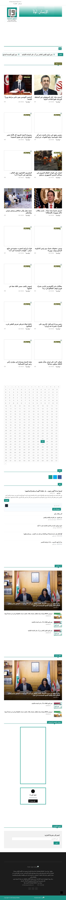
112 (6, 408)
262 (33, 441)
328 (6, 458)
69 (49, 397)
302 (52, 449)
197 (11, 428)
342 (15, 460)
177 (29, 422)
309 (29, 452)
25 (41, 389)
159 (56, 417)
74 (13, 400)
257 (11, 441)
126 (15, 411)
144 (43, 414)
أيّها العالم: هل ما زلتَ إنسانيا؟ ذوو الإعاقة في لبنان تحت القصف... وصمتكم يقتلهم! (43, 534)
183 (56, 422)
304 (6, 452)
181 (47, 422)
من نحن (20, 3)
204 (43, 428)
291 (56, 447)
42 (53, 392)
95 (41, 403)
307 (20, 452)
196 (6, 428)
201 (29, 428)
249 (29, 438)
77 (25, 400)
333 (29, 458)
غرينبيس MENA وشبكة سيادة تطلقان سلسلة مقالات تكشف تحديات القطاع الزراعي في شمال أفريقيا (28, 613)
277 (47, 444)
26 (45, 389)
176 (24, 422)
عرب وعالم (27, 77)
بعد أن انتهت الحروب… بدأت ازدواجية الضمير (51, 542)
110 (52, 406)
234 (15, 436)
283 (20, 447)
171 (56, 419)
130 (33, 411)
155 (38, 417)
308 (24, 452)
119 (38, 408)
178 (33, 422)
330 (15, 458)
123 (56, 408)
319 (20, 455)
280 (6, 447)
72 (5, 400)
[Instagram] (29, 888)
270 (15, 444)
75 (17, 400)
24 (37, 389)
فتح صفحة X (32, 801)
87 (9, 403)
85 (57, 400)
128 (24, 411)
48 (21, 395)
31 (9, 392)
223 (20, 433)
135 (56, 411)
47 (17, 395)
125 (11, 411)
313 (47, 452)
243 (56, 436)
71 (57, 397)
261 (29, 441)
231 (56, 433)
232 (6, 436)
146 (52, 414)
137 (11, 414)
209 (11, 430)
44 (5, 395)
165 (29, 419)
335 (38, 458)
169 (47, 419)
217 (47, 430)
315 (56, 452)
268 (6, 444)
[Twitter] (26, 1)
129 (29, 411)
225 (29, 433)
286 (33, 447)
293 (11, 449)
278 (52, 444)
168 (43, 419)
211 (20, 430)
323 (38, 455)
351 (56, 460)
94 (37, 403)
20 (21, 389)
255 (56, 438)
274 (33, 444)
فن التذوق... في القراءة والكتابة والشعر (52, 517)
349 (47, 460)
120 (43, 408)
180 (43, 422)
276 (43, 444)
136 (6, 414)
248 (24, 438)
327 (56, 455)
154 (33, 417)
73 (9, 400)
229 (47, 433)
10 (38, 387)
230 (52, 433)
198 (15, 428)
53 (41, 395)
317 (11, 455)
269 (11, 444)
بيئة (59, 613)
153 (29, 417)
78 (29, 400)
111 (56, 406)
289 (47, 447)
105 (29, 406)
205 (47, 428)
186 (15, 425)
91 (25, 403)
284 (24, 447)
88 (13, 403)
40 (45, 392)
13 (50, 387)
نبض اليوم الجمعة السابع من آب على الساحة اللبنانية (30, 54)
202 (33, 428)
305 (11, 452)
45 (9, 395)
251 (38, 438)
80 (37, 400)
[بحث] (6, 505)
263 (38, 441)
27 (49, 389)
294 (15, 449)
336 (43, 458)
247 (20, 438)
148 (6, 417)
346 (33, 460)
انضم (57, 843)
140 (24, 414)
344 (24, 460)
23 (33, 389)
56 (53, 395)
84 (53, 400)
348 (43, 460)
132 (43, 411)
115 (20, 408)
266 (52, 441)
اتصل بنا (15, 3)
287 (38, 447)
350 (52, 460)
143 (38, 414)
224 (24, 433)
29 (57, 389)
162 (15, 419)
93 (33, 403)
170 (52, 419)
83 (49, 400)
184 (6, 425)
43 (57, 392)
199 (20, 428)
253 (47, 438)
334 (33, 458)
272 (24, 444)
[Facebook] (29, 1)
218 (52, 430)
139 (20, 414)
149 (11, 417)
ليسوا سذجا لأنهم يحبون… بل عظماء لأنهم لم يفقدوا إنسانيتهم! (43, 491)
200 (24, 428)
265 (47, 441)
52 (37, 395)
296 (24, 449)
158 (52, 417)
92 (29, 403)
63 (25, 397)
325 (47, 455)
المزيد (6, 500)
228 (43, 433)
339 (56, 458)
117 (29, 408)
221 (11, 433)
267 (56, 441)
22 (29, 389)
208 (6, 430)
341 (11, 460)
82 (45, 400)
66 (37, 397)
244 (6, 438)
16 (5, 389)
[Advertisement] (33, 35)
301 (47, 449)
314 (52, 452)
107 (38, 406)
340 (6, 460)
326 (52, 455)
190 (33, 425)
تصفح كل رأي (56, 509)
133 (47, 411)
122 (52, 408)
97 (49, 403)
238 (33, 436)
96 (45, 403)
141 (29, 414)
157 (47, 417)
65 (33, 397)
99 (57, 403)
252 (43, 438)
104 (24, 406)
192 (43, 425)
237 (29, 436)
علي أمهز (58, 493)
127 (20, 411)
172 (6, 422)
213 (29, 430)
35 (25, 392)
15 (58, 387)
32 (13, 392)
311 (38, 452)
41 (49, 392)
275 (38, 444)
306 (15, 452)
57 (57, 395)
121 (47, 408)
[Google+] (24, 1)
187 (20, 425)
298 (33, 449)
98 (53, 403)
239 (38, 436)
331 (20, 458)
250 (33, 438)
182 (52, 422)
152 (24, 417)
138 (15, 414)
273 (29, 444)
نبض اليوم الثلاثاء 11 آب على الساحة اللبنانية (42, 622)
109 (47, 406)
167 (38, 419)
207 (56, 428)
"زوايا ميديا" (27, 102)
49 (25, 395)
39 (41, 392)
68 (45, 397)
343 (20, 460)
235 (20, 436)
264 (43, 441)
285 (29, 447)
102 (15, 406)
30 (5, 392)
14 (54, 387)
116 (24, 408)
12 (46, 387)
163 (20, 419)
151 (20, 417)
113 (11, 408)
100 (6, 406)
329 (11, 458)
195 (56, 425)
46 (13, 395)
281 (11, 447)
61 (17, 397)
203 (38, 428)
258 (15, 441)
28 (53, 389)
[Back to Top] (61, 892)
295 (20, 449)
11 (42, 387)
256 (6, 441)
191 (38, 425)
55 (49, 395)
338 (52, 458)
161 (11, 419)
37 (33, 392)
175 (20, 422)
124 (6, 411)
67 (41, 397)
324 (43, 455)
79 (33, 400)
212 (24, 430)
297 (29, 449)
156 (43, 417)
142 (33, 414)
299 (38, 449)
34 (21, 392)
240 (43, 436)
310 (33, 452)
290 (52, 447)
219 (56, 430)
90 (21, 403)
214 (33, 430)
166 (33, 419)
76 (21, 400)
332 (24, 458)
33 (17, 392)
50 (29, 395)
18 (13, 389)
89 (17, 403)
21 (25, 389)
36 (29, 392)
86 (5, 403)
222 (15, 433)
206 (52, 428)
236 (24, 436)
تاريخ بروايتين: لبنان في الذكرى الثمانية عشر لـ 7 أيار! (49, 525)
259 (20, 441)
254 (52, 438)
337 (47, 458)
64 (29, 397)
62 (21, 397)
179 (38, 422)
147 (56, 414)
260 (24, 441)
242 (52, 436)
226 (33, 433)
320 (24, 455)
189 (29, 425)
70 (53, 397)
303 (56, 449)
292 (6, 449)
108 (43, 406)
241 (47, 436)
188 (24, 425)
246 (15, 438)
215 (38, 430)
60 (13, 397)
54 (45, 395)
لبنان (58, 600)
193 (47, 425)
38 (37, 392)
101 (11, 406)
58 (5, 397)
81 (41, 400)
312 (43, 452)
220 (6, 433)
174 (15, 422)
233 (11, 436)
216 (43, 430)
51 (33, 395)
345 (29, 460)
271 (20, 444)
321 (29, 455)
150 (15, 417)
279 (56, 444)
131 (38, 411)
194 (52, 425)
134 (52, 411)
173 (11, 422)
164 (24, 419)
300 (43, 449)
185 (11, 425)
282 (15, 447)
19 (17, 389)
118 (33, 408)
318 (15, 455)
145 (47, 414)
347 (38, 460)
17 (9, 389)
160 (6, 419)
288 (43, 447)
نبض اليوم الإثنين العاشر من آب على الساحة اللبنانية (40, 630)
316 (6, 455)
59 (9, 397)
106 (33, 406)
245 (11, 438)
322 (33, 455)
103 (20, 406)
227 (38, 433)
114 (15, 408)
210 (15, 430)
